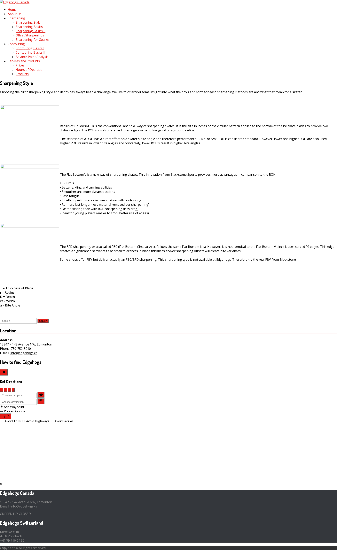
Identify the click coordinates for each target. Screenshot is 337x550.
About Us (14, 14)
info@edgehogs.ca (23, 353)
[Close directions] (4, 372)
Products (22, 74)
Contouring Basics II (30, 52)
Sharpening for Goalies (33, 39)
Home (12, 9)
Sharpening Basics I (30, 27)
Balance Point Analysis (32, 57)
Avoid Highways (37, 421)
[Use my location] (40, 395)
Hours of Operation (30, 69)
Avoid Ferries (64, 421)
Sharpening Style (28, 22)
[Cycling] (9, 390)
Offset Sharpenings (30, 35)
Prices (20, 65)
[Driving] (1, 390)
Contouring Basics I (30, 48)
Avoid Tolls (12, 421)
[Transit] (13, 390)
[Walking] (5, 390)
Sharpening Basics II (30, 31)
